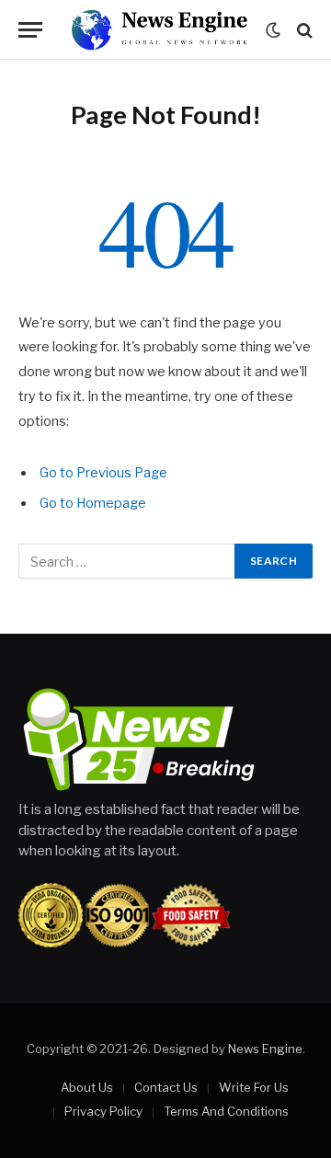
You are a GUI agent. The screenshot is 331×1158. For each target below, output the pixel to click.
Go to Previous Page (103, 472)
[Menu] (30, 30)
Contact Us (166, 1087)
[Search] (303, 30)
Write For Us (254, 1087)
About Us (87, 1087)
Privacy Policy (103, 1111)
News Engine (265, 1048)
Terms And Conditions (226, 1111)
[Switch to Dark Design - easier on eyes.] (273, 30)
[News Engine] (159, 30)
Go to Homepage (93, 503)
